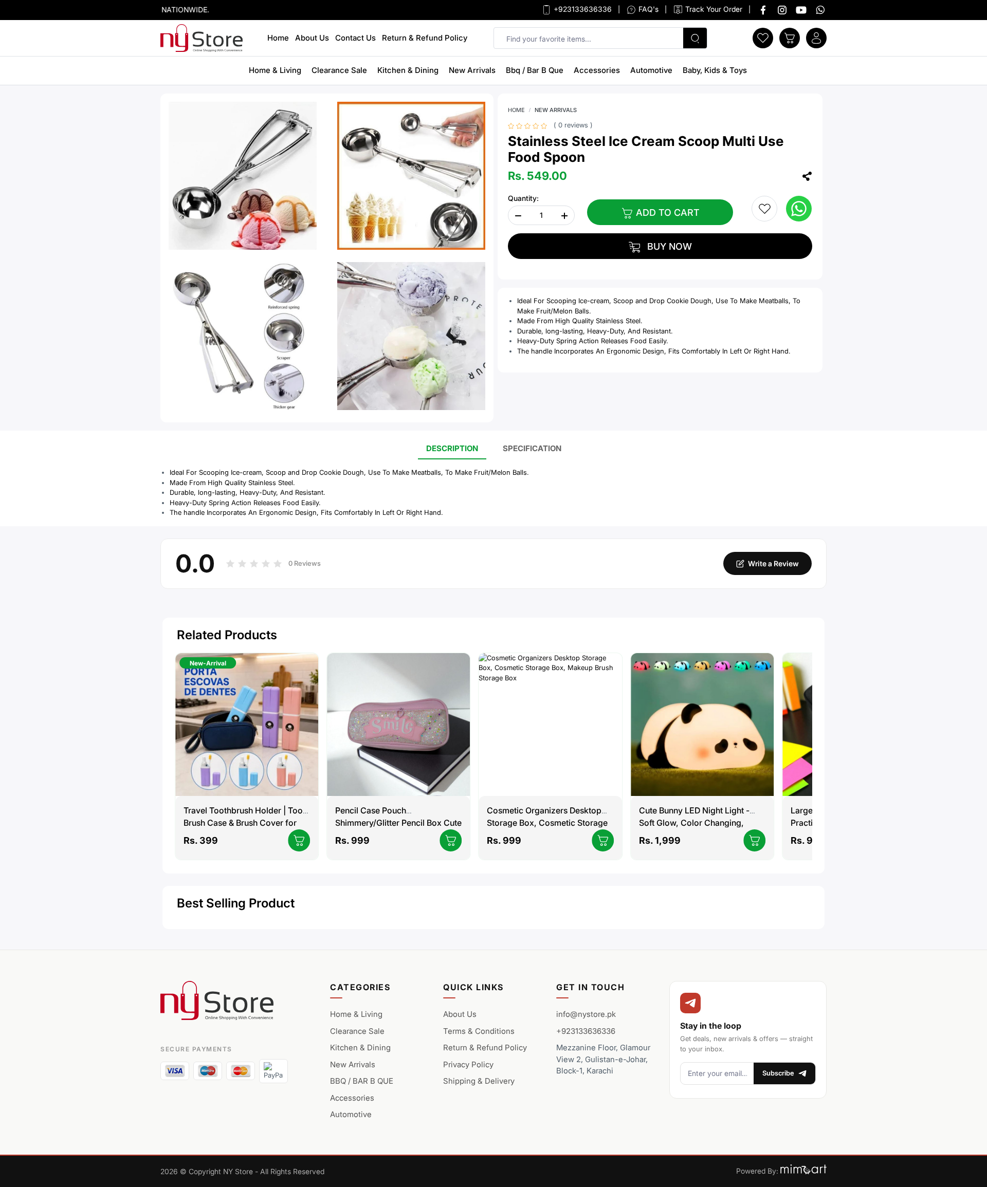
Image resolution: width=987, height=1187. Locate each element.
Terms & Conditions (479, 1031)
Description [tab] (452, 448)
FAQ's (647, 9)
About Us (312, 38)
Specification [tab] (532, 448)
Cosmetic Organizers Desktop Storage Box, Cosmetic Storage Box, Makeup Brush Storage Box (548, 822)
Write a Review (773, 563)
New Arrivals (472, 70)
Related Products (227, 634)
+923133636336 (582, 9)
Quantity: (523, 198)
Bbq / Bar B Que (534, 70)
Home (278, 38)
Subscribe (778, 1073)
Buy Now (668, 246)
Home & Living (275, 70)
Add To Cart (666, 212)
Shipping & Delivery (479, 1081)
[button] (763, 37)
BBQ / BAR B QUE (361, 1081)
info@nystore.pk (586, 1014)
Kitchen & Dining (407, 70)
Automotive (651, 70)
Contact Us (355, 38)
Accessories (597, 70)
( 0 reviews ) (573, 125)
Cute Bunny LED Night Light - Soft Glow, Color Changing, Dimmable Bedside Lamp (694, 822)
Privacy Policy (468, 1064)
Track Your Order (712, 9)
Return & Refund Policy (424, 38)
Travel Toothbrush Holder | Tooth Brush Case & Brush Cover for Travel (247, 822)
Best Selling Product (236, 903)
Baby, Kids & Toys (715, 70)
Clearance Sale (339, 70)
